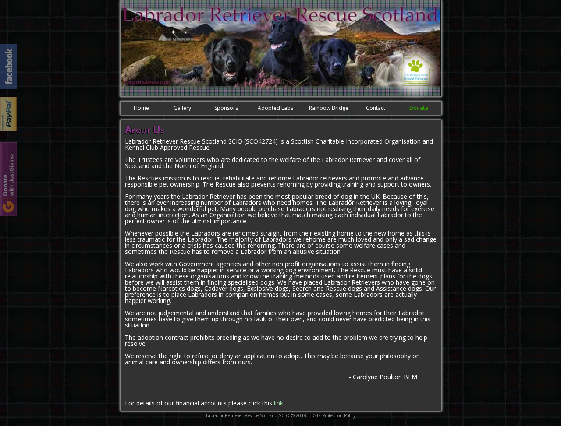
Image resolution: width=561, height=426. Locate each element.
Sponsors (226, 108)
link (278, 403)
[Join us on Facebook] (8, 66)
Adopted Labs (275, 108)
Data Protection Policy (333, 415)
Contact (375, 108)
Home (141, 108)
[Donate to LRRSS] (8, 114)
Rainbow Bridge (328, 108)
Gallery (182, 108)
